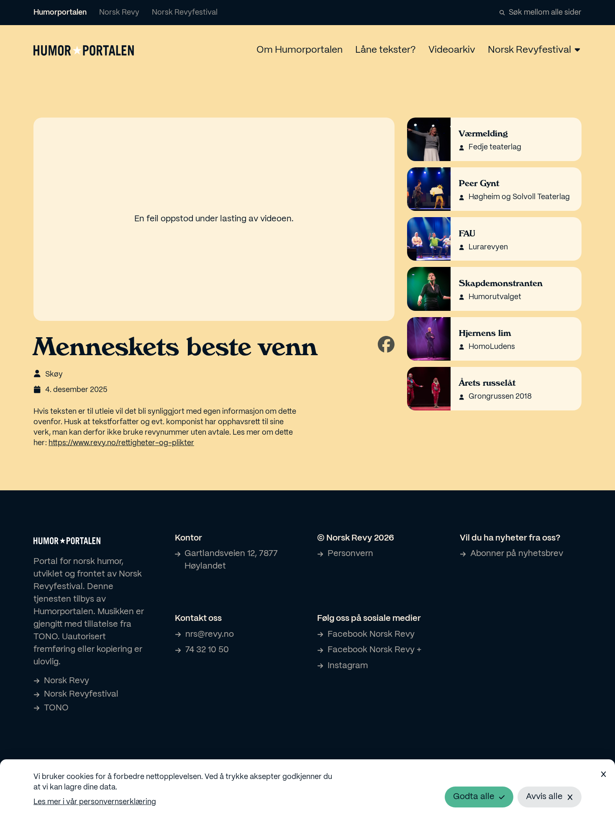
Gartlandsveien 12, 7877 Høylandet (231, 560)
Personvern (350, 554)
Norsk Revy (119, 12)
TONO (56, 708)
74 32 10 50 (207, 650)
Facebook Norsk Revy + (374, 650)
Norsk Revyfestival (185, 12)
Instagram (348, 666)
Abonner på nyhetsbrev (516, 554)
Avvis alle (544, 797)
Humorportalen (60, 12)
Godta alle (474, 797)
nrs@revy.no (209, 634)
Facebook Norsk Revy (371, 634)
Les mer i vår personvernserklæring (94, 802)
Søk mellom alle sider (545, 12)
